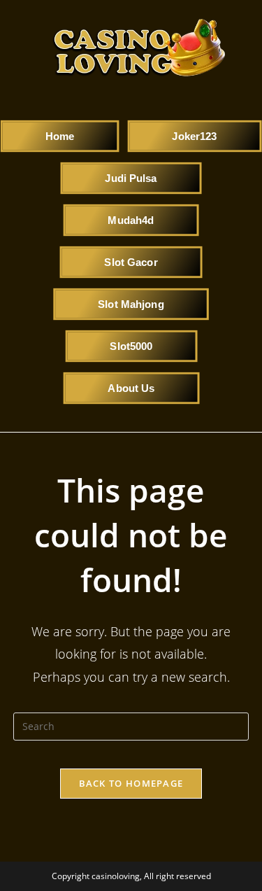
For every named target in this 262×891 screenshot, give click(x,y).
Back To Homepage (131, 783)
